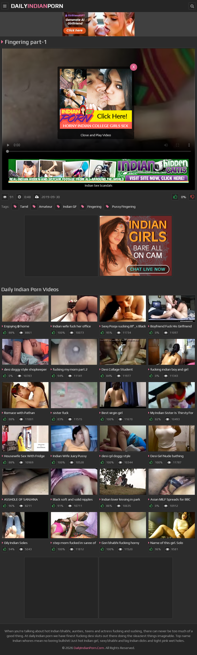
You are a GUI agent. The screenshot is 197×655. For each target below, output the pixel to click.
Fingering (94, 206)
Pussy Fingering (123, 206)
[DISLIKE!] (192, 197)
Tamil (24, 206)
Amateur (45, 206)
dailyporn (37, 6)
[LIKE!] (175, 197)
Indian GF (70, 206)
